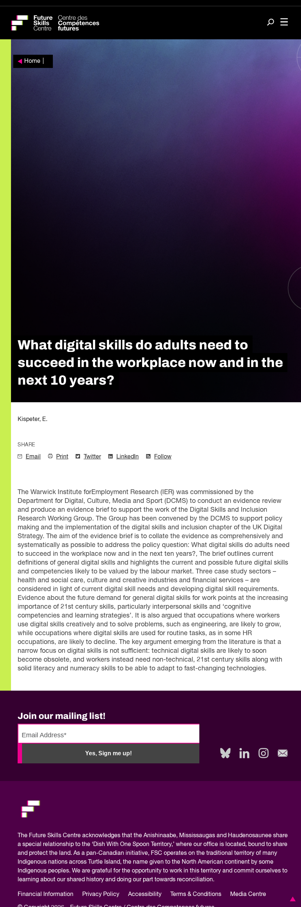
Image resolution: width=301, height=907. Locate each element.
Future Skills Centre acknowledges (74, 836)
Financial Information (45, 894)
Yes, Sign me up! (108, 753)
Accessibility (145, 894)
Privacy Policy (100, 894)
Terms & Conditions (195, 894)
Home (32, 61)
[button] (291, 899)
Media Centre (248, 894)
